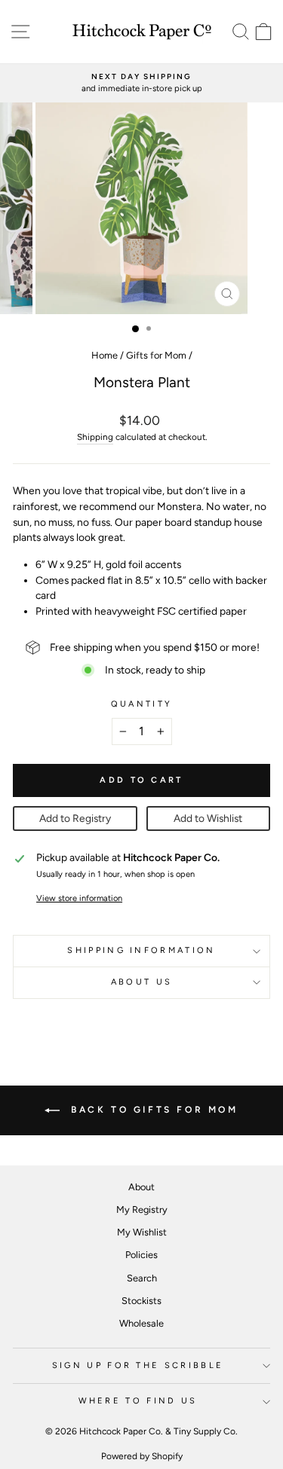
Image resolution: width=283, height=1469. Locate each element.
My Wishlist (142, 1232)
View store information (79, 898)
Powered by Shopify (142, 1456)
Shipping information (141, 950)
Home (104, 355)
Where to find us (138, 1401)
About (141, 1187)
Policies (141, 1254)
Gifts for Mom (156, 355)
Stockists (141, 1300)
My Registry (142, 1209)
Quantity (142, 704)
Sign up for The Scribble (138, 1365)
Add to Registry (75, 818)
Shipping (95, 437)
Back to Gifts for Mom (152, 1109)
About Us (142, 982)
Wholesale (141, 1323)
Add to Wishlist (208, 818)
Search (142, 1278)
